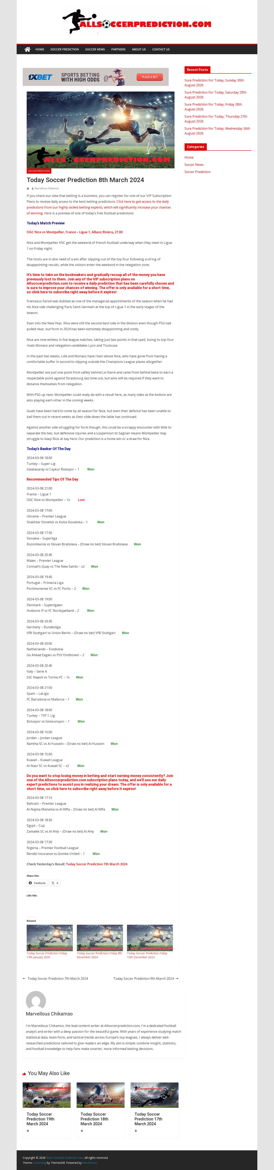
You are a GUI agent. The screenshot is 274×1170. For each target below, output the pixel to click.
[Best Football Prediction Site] (27, 49)
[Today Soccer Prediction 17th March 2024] (155, 1085)
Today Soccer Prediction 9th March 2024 (143, 978)
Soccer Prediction (65, 49)
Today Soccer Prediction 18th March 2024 (94, 1119)
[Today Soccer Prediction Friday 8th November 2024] (100, 938)
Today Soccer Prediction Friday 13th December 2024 (147, 955)
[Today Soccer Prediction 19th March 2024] (47, 1085)
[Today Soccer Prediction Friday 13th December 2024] (150, 938)
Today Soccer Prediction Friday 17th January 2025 (47, 955)
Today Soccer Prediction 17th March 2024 (148, 1119)
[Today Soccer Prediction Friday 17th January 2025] (50, 938)
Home (40, 49)
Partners (118, 49)
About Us (139, 49)
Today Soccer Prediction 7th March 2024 (96, 864)
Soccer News (95, 49)
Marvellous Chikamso (47, 188)
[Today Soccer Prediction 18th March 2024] (101, 1085)
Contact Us (161, 49)
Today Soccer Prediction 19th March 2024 (40, 1119)
